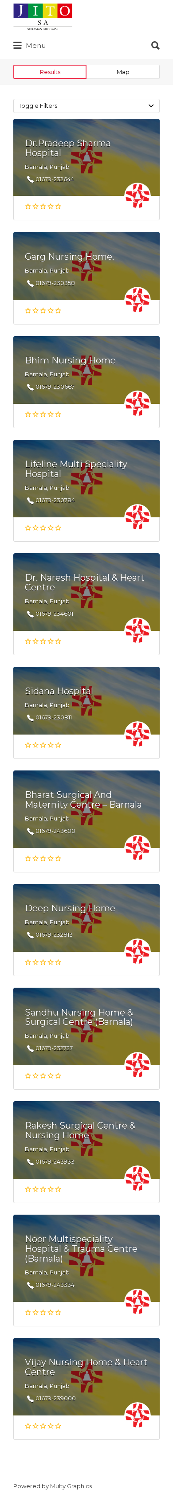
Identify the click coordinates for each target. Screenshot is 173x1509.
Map (123, 71)
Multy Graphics (71, 1485)
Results (50, 71)
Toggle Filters (38, 105)
